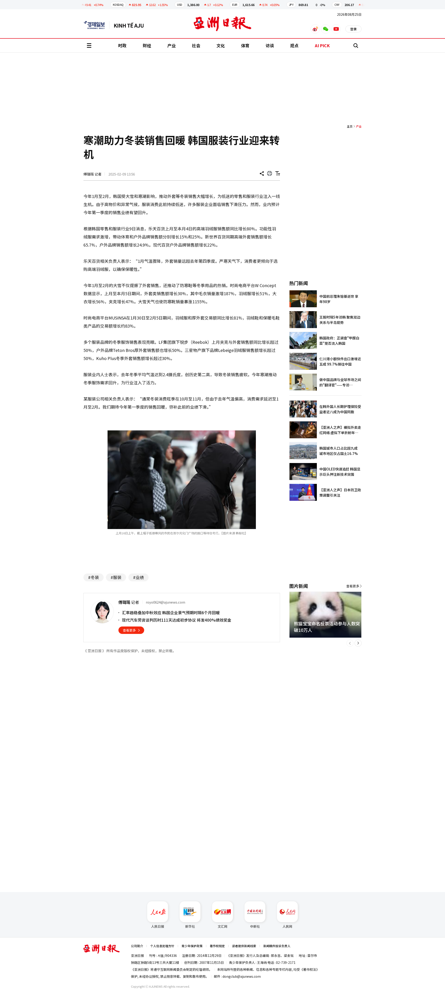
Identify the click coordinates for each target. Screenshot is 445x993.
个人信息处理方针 (162, 946)
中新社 (255, 926)
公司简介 (137, 946)
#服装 (116, 577)
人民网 (287, 926)
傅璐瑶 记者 (92, 174)
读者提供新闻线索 (244, 946)
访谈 (270, 45)
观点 (294, 45)
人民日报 (157, 926)
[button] (349, 643)
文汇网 (222, 926)
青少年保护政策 (192, 946)
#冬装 (93, 577)
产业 (171, 45)
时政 (122, 45)
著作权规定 (217, 946)
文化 (220, 45)
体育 (245, 45)
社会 (196, 45)
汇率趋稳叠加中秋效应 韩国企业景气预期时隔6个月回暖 (171, 612)
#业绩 (138, 577)
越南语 (131, 25)
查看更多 (129, 630)
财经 (147, 45)
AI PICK (322, 45)
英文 (96, 25)
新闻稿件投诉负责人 (276, 946)
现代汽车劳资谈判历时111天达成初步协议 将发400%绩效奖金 (176, 620)
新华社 (190, 926)
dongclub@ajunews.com (241, 976)
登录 (353, 29)
